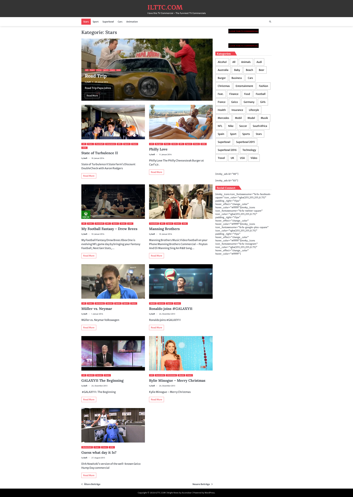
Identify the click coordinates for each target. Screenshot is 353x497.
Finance (233, 94)
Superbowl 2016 (227, 150)
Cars (120, 21)
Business (237, 78)
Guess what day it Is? (99, 452)
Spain (118, 303)
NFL (119, 144)
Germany (100, 303)
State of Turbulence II (99, 153)
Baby (237, 70)
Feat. (92, 70)
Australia (160, 375)
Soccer (109, 303)
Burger (159, 144)
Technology (249, 150)
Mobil (152, 303)
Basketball (87, 447)
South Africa (260, 126)
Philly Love (158, 149)
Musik (181, 375)
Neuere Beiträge (201, 484)
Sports (246, 134)
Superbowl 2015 (245, 142)
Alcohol (222, 62)
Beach (249, 70)
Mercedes (223, 118)
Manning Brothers (164, 229)
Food (247, 94)
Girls (174, 144)
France (221, 102)
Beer (261, 70)
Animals (246, 62)
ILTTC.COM (165, 7)
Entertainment (244, 86)
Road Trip (96, 76)
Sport (96, 21)
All (87, 70)
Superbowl (108, 21)
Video (254, 158)
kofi (89, 82)
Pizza (99, 70)
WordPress (210, 492)
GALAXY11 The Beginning (102, 380)
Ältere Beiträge (92, 484)
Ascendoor (187, 492)
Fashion (263, 86)
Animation (132, 21)
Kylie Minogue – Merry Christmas (177, 380)
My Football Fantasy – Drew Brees (109, 229)
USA (118, 70)
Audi (259, 62)
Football (99, 144)
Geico (234, 102)
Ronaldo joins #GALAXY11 (170, 308)
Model (251, 118)
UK (232, 158)
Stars (86, 21)
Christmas (171, 375)
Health (222, 110)
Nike (230, 126)
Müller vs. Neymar (96, 308)
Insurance (110, 144)
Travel (221, 158)
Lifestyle (254, 110)
